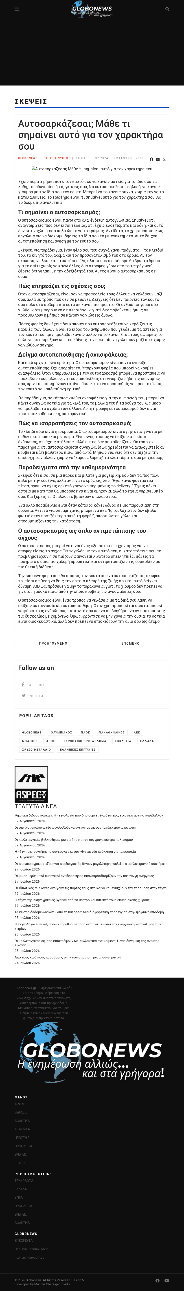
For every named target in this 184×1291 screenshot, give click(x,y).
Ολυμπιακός (61, 732)
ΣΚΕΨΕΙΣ (21, 1154)
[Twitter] (164, 159)
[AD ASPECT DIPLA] (92, 784)
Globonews (32, 732)
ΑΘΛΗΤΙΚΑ (22, 1121)
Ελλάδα (147, 741)
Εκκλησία (123, 741)
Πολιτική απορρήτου (29, 1257)
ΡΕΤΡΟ (20, 1163)
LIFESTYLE (22, 1138)
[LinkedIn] (158, 159)
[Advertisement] (92, 51)
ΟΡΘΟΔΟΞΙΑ (23, 1146)
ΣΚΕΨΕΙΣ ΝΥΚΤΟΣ (57, 158)
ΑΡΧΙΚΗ (20, 1104)
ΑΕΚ (137, 732)
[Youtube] (166, 1280)
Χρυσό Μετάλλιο (36, 749)
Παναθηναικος (112, 732)
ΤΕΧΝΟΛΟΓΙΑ (24, 1181)
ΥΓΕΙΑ (19, 1197)
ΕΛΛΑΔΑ (21, 1189)
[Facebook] (151, 159)
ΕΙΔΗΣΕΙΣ (21, 1112)
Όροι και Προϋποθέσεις (32, 1249)
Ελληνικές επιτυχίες (78, 749)
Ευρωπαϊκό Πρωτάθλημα (85, 741)
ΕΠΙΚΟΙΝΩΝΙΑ (24, 1240)
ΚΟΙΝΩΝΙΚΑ (22, 1129)
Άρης (50, 741)
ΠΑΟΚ (85, 732)
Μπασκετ (29, 741)
